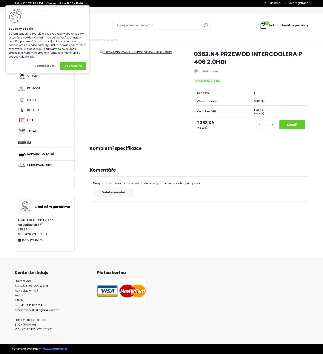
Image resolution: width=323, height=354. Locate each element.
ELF (29, 142)
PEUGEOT (33, 88)
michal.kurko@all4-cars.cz (41, 310)
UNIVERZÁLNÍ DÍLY (39, 165)
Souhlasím (73, 66)
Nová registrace (298, 3)
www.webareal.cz (54, 349)
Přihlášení (275, 3)
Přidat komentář (113, 192)
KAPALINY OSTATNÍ (40, 154)
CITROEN (33, 76)
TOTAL (31, 131)
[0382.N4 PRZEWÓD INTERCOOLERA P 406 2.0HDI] (136, 52)
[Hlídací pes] (251, 71)
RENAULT (33, 110)
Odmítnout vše (44, 66)
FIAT (30, 120)
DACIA (31, 100)
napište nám (32, 240)
